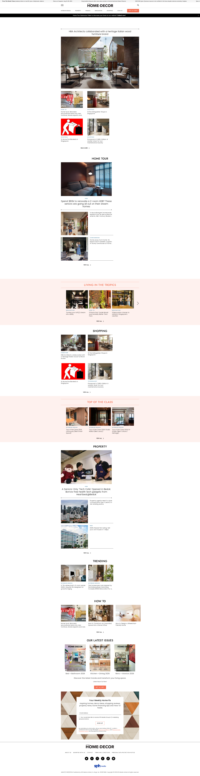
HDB (86, 198)
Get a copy (133, 11)
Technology (92, 381)
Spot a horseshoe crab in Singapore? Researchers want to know (173, 1)
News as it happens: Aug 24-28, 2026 (23, 1)
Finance (88, 10)
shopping (100, 331)
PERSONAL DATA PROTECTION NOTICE (123, 752)
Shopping (110, 10)
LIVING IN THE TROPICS (100, 285)
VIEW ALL (86, 265)
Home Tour (100, 159)
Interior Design (66, 10)
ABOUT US (68, 752)
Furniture (64, 353)
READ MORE (84, 148)
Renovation (98, 10)
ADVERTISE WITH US (79, 752)
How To (120, 10)
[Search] (138, 5)
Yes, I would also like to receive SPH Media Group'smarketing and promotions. (99, 718)
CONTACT (90, 752)
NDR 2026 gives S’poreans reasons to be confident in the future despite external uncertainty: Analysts (121, 1)
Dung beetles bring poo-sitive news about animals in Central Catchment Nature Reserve (64, 1)
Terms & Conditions (104, 730)
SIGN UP (100, 723)
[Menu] (62, 5)
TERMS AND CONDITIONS (102, 752)
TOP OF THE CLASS (100, 402)
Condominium (95, 237)
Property (78, 10)
